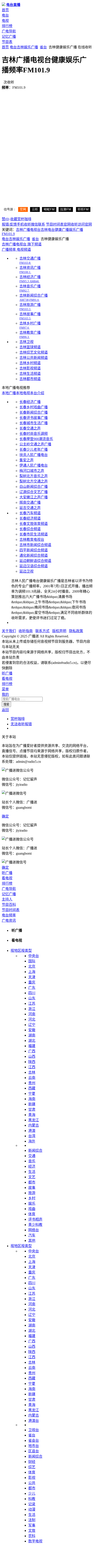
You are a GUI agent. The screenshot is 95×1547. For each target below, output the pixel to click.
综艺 (31, 1467)
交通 (31, 1156)
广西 (31, 1051)
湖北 (31, 1040)
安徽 (31, 1030)
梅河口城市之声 (31, 471)
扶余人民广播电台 (33, 455)
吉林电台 (48, 230)
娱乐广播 (31, 47)
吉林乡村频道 (30, 363)
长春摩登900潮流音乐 (36, 439)
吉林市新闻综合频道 (35, 545)
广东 (31, 987)
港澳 (31, 1130)
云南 (31, 1078)
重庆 (31, 982)
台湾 (31, 1136)
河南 (31, 1014)
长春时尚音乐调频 (33, 433)
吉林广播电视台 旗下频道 (22, 244)
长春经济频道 (30, 518)
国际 (31, 961)
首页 (5, 10)
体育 (31, 1214)
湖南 (31, 1035)
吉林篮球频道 (30, 347)
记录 (31, 1504)
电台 (5, 15)
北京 (31, 966)
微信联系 (38, 224)
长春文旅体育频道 (33, 524)
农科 (31, 1536)
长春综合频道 (30, 529)
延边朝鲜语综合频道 (35, 561)
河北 (31, 1019)
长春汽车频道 (30, 513)
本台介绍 (37, 393)
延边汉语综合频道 (33, 566)
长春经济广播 (30, 402)
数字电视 (35, 1541)
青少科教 (35, 1225)
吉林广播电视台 (28, 230)
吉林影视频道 (30, 368)
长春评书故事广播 (33, 418)
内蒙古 (33, 1125)
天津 (31, 977)
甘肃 (31, 1109)
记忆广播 (9, 36)
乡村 (31, 1198)
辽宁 (31, 1025)
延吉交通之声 (30, 508)
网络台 (33, 1230)
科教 (31, 1499)
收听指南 (26, 631)
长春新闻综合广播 (33, 412)
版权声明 (59, 631)
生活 (31, 1172)
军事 (31, 1525)
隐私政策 (76, 631)
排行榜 (7, 26)
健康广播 (62, 230)
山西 (31, 1056)
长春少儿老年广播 (33, 449)
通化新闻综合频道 (33, 555)
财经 (31, 1462)
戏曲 (31, 1209)
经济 (31, 1166)
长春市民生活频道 (33, 534)
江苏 (31, 1003)
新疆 (31, 1104)
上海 (31, 972)
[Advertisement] (47, 138)
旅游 (31, 1193)
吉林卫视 (26, 342)
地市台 (33, 1446)
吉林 (20, 47)
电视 (5, 21)
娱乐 (31, 1203)
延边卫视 (26, 571)
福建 (31, 1046)
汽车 (31, 1235)
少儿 (31, 1493)
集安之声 (26, 460)
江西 (31, 1067)
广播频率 (9, 249)
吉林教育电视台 (31, 539)
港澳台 (33, 1421)
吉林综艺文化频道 (33, 352)
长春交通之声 (30, 428)
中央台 (33, 956)
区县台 (33, 1451)
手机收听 (24, 224)
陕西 (31, 1062)
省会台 (33, 1440)
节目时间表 (55, 224)
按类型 (26, 950)
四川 (31, 993)
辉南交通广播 (30, 502)
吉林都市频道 (30, 379)
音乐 (31, 1161)
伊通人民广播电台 (33, 465)
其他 (31, 1240)
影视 (31, 1477)
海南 (31, 1099)
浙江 (31, 1009)
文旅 (31, 1530)
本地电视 (23, 393)
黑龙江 (33, 1120)
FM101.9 (8, 234)
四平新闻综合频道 (33, 550)
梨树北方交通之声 (33, 481)
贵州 (31, 1083)
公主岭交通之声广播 (35, 444)
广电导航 (9, 31)
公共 (31, 1483)
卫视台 (33, 1430)
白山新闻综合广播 (33, 486)
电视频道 (23, 249)
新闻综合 (35, 1150)
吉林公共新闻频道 (33, 358)
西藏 (31, 1088)
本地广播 (9, 393)
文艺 (31, 1177)
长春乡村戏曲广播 (33, 407)
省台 (43, 47)
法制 (31, 1520)
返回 (5, 710)
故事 (31, 1187)
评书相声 (35, 1219)
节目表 (7, 42)
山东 (31, 998)
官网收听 (71, 224)
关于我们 (9, 631)
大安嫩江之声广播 (33, 497)
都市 (31, 1182)
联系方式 (42, 631)
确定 (5, 816)
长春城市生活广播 (33, 423)
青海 (31, 1115)
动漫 (31, 1509)
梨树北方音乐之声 (33, 476)
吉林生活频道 (30, 373)
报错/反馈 (9, 224)
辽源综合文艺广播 (33, 492)
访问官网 (85, 224)
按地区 (16, 950)
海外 (31, 1141)
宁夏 (31, 1093)
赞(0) (5, 219)
